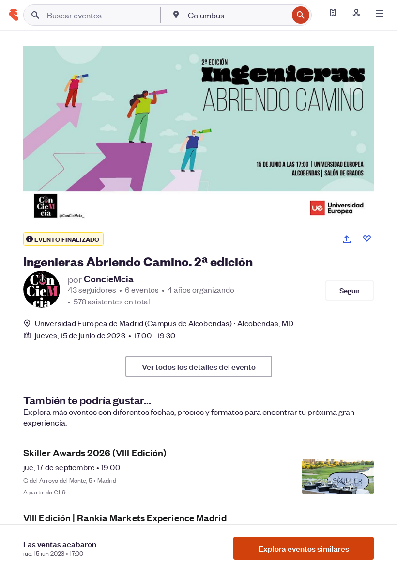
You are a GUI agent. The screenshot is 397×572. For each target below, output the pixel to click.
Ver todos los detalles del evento (199, 366)
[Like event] (367, 238)
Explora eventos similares (304, 548)
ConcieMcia (109, 278)
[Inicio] (13, 15)
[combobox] (237, 15)
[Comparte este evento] (346, 239)
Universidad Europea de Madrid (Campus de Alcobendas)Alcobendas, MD (164, 323)
